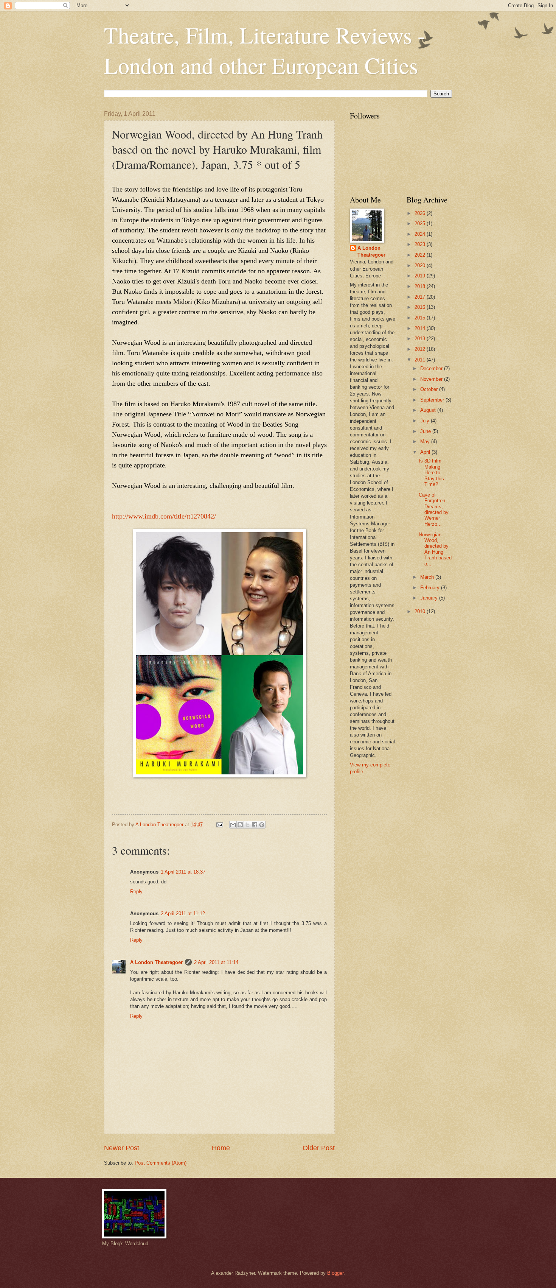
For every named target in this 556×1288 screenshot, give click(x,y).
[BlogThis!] (240, 825)
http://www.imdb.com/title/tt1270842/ (164, 516)
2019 (421, 276)
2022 (421, 255)
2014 (421, 328)
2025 (421, 223)
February (430, 587)
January (429, 598)
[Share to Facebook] (254, 825)
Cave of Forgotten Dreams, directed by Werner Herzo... (434, 509)
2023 (421, 244)
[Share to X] (247, 825)
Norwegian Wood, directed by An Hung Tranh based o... (435, 549)
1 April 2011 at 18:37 (183, 872)
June (426, 431)
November (432, 379)
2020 (421, 265)
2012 (421, 349)
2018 (421, 286)
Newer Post (121, 1148)
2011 (421, 360)
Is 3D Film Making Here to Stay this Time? (431, 472)
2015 (421, 318)
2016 (421, 307)
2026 (421, 213)
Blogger (335, 1273)
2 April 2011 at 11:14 (216, 962)
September (433, 400)
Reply (136, 891)
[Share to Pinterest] (262, 825)
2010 (421, 611)
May (425, 441)
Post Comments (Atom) (160, 1163)
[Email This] (233, 825)
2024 (421, 234)
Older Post (319, 1148)
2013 (421, 338)
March (427, 577)
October (429, 389)
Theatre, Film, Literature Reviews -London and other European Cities (264, 50)
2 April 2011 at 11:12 (183, 913)
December (432, 368)
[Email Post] (219, 824)
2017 (421, 297)
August (428, 410)
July (425, 421)
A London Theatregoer (156, 962)
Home (221, 1148)
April (426, 452)
